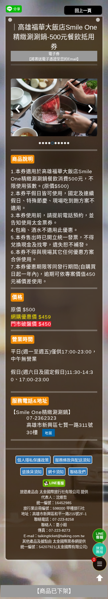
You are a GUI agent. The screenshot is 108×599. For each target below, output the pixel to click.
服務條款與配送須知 (72, 460)
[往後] (90, 109)
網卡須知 (56, 472)
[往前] (17, 109)
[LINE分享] (14, 8)
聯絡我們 (78, 472)
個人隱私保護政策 (33, 460)
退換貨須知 (32, 472)
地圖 (48, 433)
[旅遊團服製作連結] (100, 550)
